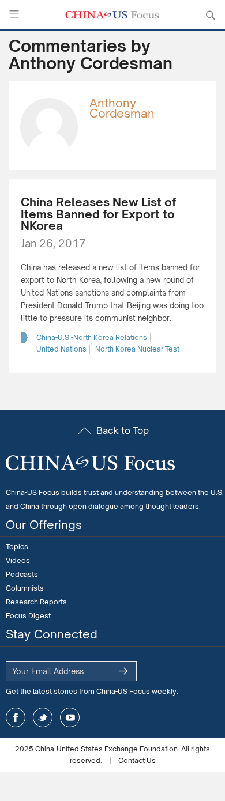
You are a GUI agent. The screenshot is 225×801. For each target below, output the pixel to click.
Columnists (25, 588)
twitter (42, 717)
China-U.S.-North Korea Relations (91, 337)
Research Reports (36, 602)
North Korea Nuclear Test (137, 349)
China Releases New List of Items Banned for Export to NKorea (98, 214)
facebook (15, 717)
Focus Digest (28, 615)
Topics (17, 546)
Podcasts (22, 574)
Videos (18, 560)
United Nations (61, 349)
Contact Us (137, 760)
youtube (70, 717)
